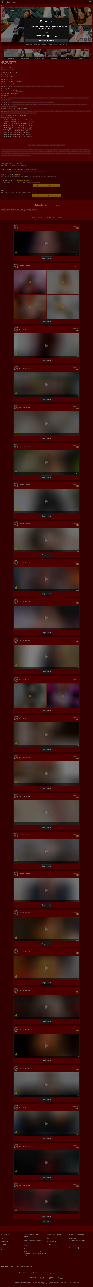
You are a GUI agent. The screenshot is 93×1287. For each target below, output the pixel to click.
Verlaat (46, 32)
